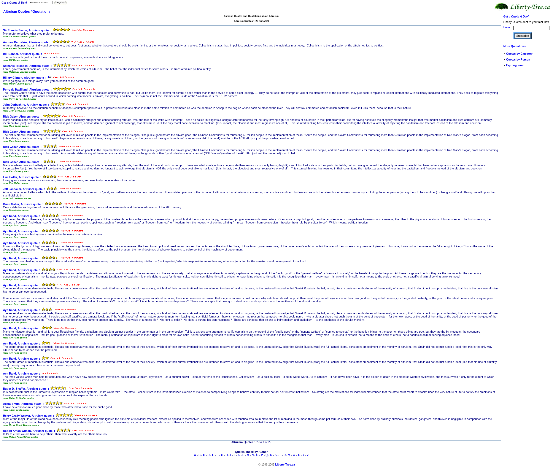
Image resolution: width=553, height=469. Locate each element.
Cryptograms (514, 65)
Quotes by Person (518, 59)
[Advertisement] (516, 139)
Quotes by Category (519, 53)
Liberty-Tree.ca (285, 464)
